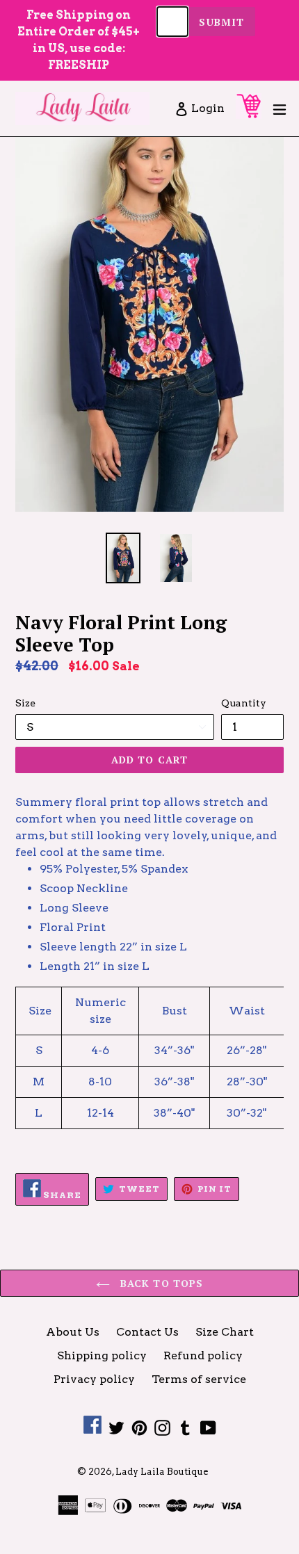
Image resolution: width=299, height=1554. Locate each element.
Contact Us (147, 1331)
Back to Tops (160, 1283)
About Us (72, 1331)
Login (209, 108)
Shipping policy (102, 1355)
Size (25, 703)
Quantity (243, 703)
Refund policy (203, 1355)
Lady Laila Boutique (161, 1471)
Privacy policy (94, 1379)
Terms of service (199, 1379)
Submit (221, 22)
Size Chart (224, 1331)
